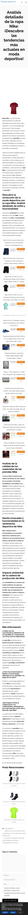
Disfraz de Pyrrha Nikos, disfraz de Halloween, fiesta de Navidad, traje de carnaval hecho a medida (14, 427)
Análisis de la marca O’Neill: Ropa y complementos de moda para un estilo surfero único (13, 833)
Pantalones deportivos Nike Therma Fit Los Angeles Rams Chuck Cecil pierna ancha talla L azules (14, 338)
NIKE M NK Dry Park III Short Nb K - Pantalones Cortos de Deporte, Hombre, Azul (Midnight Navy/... (14, 242)
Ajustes (20, 912)
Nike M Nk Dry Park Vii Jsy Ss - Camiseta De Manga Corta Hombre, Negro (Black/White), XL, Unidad (14, 279)
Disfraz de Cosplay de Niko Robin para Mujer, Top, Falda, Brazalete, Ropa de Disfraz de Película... (14, 409)
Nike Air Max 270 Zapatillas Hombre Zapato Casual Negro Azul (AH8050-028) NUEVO (14, 323)
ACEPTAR (5, 912)
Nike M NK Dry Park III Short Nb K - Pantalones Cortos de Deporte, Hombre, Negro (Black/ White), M (14, 261)
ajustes (20, 909)
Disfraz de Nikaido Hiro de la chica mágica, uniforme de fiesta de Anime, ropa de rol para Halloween (14, 445)
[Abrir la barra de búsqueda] (22, 2)
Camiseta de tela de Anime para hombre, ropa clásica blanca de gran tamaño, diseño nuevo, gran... (14, 391)
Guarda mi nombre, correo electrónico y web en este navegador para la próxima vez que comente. (14, 891)
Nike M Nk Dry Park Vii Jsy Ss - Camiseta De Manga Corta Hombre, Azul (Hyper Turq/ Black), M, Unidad (14, 297)
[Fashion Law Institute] (8, 2)
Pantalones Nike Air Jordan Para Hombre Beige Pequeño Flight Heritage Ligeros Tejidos (14, 355)
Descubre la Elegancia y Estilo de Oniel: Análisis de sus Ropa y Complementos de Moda (13, 840)
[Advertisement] (14, 83)
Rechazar (13, 912)
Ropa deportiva (9, 828)
